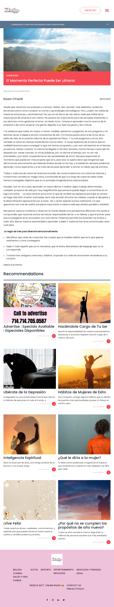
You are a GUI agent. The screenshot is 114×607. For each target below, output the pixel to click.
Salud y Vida (20, 576)
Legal (79, 573)
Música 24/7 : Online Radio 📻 (47, 585)
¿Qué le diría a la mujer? (79, 457)
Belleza (17, 569)
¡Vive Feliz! (12, 523)
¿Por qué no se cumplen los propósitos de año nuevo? (82, 525)
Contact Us (74, 585)
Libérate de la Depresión (24, 392)
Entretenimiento (64, 569)
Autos (34, 569)
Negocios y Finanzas (88, 569)
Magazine (90, 10)
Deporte (46, 569)
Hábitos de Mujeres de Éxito (82, 392)
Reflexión (59, 573)
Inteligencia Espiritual (22, 457)
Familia (17, 580)
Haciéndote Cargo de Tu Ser (83, 326)
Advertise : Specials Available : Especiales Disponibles (28, 328)
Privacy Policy (75, 588)
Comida (17, 573)
